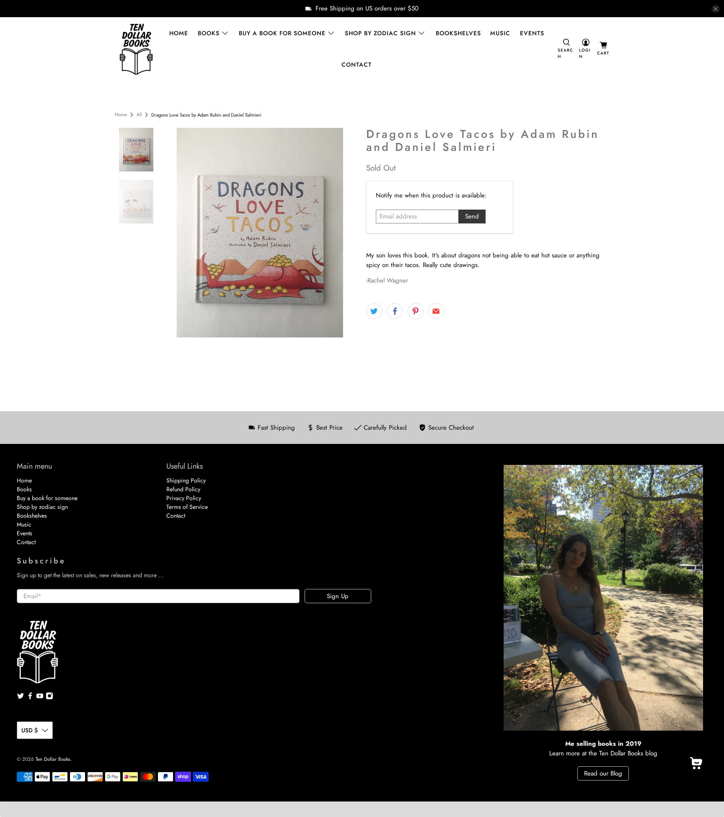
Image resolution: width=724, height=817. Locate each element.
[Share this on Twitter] (374, 311)
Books (209, 33)
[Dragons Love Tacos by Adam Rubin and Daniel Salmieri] (260, 232)
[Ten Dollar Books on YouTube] (40, 697)
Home (178, 33)
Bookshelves (458, 33)
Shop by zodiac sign (380, 33)
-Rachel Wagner (387, 280)
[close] (715, 9)
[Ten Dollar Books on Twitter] (20, 697)
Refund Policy (183, 489)
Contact (356, 64)
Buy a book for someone (282, 33)
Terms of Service (187, 507)
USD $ (29, 730)
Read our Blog (603, 773)
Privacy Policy (183, 498)
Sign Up (338, 596)
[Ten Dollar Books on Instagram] (49, 697)
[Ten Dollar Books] (136, 49)
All (139, 114)
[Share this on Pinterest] (416, 311)
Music (500, 33)
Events (532, 33)
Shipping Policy (186, 480)
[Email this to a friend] (436, 311)
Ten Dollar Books (53, 759)
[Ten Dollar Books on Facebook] (30, 697)
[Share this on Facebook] (395, 311)
